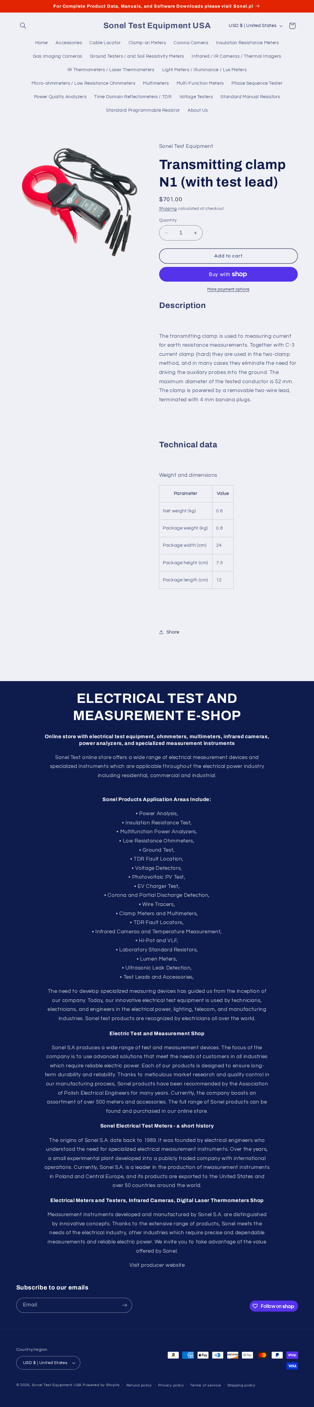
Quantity (168, 220)
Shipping (168, 209)
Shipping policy (241, 1385)
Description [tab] (182, 305)
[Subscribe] (124, 1305)
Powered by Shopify (101, 1385)
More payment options (228, 289)
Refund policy (139, 1385)
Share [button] (173, 632)
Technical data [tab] (188, 444)
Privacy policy (171, 1385)
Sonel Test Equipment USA (57, 1385)
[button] (23, 26)
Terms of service (205, 1385)
